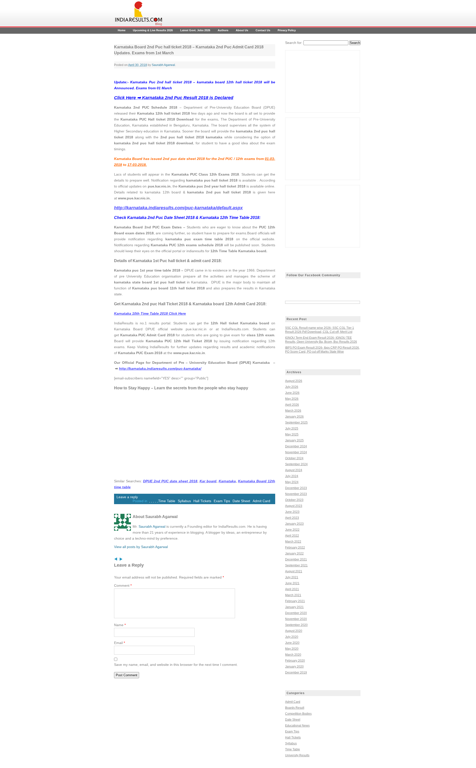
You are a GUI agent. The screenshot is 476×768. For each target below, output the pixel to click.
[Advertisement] (322, 81)
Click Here (150, 313)
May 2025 (291, 434)
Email (119, 643)
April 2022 (292, 535)
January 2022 (294, 553)
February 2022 (295, 547)
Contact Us (263, 30)
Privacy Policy (287, 30)
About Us (242, 30)
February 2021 (295, 601)
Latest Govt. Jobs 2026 (195, 30)
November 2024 (296, 452)
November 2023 (296, 494)
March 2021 (293, 595)
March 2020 (293, 654)
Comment (123, 585)
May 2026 (291, 398)
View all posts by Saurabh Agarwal (141, 547)
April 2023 (292, 518)
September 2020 (296, 625)
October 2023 (294, 500)
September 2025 (296, 422)
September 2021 (296, 565)
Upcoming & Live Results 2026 (153, 30)
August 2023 (293, 506)
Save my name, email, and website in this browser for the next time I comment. (176, 665)
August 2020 (293, 631)
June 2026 (292, 393)
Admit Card (261, 501)
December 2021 (296, 559)
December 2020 (296, 613)
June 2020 (292, 643)
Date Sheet (241, 501)
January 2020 (294, 666)
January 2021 (294, 607)
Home (121, 30)
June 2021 (292, 583)
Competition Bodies (298, 713)
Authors (223, 30)
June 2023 (292, 512)
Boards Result (294, 707)
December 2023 (296, 488)
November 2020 (296, 619)
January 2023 (294, 523)
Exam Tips (222, 501)
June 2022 (292, 529)
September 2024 (296, 464)
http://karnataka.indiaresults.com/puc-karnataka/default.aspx (178, 207)
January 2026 (294, 416)
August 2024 (293, 470)
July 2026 (291, 387)
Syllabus (184, 501)
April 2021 (292, 589)
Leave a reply (127, 497)
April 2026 (292, 404)
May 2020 (291, 648)
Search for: (293, 43)
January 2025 (294, 440)
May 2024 (291, 482)
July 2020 (291, 637)
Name (120, 625)
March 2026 (293, 410)
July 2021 (291, 577)
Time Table (166, 501)
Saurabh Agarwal (163, 65)
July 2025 (291, 428)
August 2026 (293, 381)
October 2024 (294, 458)
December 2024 (296, 446)
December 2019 (296, 672)
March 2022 (293, 541)
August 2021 (293, 571)
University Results (297, 755)
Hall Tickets (202, 501)
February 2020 (295, 660)
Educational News (297, 725)
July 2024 (291, 476)
